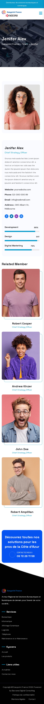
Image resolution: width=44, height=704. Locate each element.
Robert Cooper (22, 323)
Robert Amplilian (22, 512)
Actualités (6, 670)
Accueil (5, 652)
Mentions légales (18, 699)
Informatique (7, 621)
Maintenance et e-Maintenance (14, 638)
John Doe (22, 449)
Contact (32, 699)
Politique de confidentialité (23, 695)
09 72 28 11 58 (26, 556)
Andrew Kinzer (22, 386)
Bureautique (6, 617)
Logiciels (5, 630)
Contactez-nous (8, 674)
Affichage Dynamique (10, 625)
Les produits (7, 656)
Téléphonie (6, 634)
